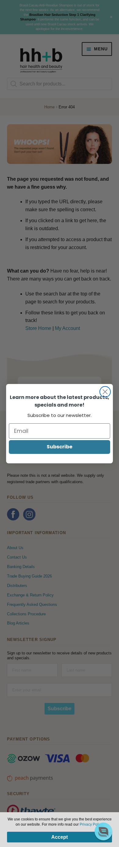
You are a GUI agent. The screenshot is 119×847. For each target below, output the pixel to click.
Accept (59, 837)
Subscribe (59, 446)
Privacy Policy (91, 824)
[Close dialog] (105, 391)
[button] (103, 831)
